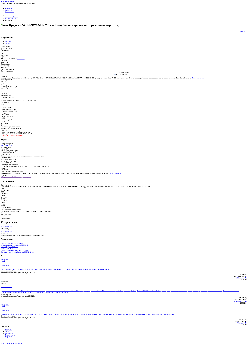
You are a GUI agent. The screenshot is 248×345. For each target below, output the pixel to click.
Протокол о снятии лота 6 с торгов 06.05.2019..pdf (17, 252)
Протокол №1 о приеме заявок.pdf (12, 243)
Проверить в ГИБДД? (21, 58)
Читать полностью (198, 78)
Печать (242, 31)
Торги (7, 331)
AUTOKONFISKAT (7, 1)
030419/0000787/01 (7, 145)
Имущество (8, 330)
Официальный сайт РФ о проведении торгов (16, 177)
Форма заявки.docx (7, 248)
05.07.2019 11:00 (6, 226)
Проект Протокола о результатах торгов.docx (15, 250)
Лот (246, 278)
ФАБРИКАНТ (239, 301)
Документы (8, 337)
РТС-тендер (240, 278)
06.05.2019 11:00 (6, 231)
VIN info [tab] (7, 43)
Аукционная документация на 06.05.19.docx (15, 245)
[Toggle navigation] (1, 5)
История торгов (10, 335)
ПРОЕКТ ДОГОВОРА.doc (9, 247)
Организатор (9, 333)
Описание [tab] (8, 41)
